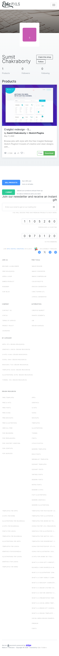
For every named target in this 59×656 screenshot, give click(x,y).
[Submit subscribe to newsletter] (53, 207)
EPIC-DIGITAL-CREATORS (16, 249)
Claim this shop (44, 57)
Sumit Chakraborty (16, 133)
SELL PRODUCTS (11, 183)
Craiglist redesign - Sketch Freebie (18, 129)
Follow (41, 61)
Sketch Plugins (36, 133)
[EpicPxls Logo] (11, 5)
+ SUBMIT (8, 192)
